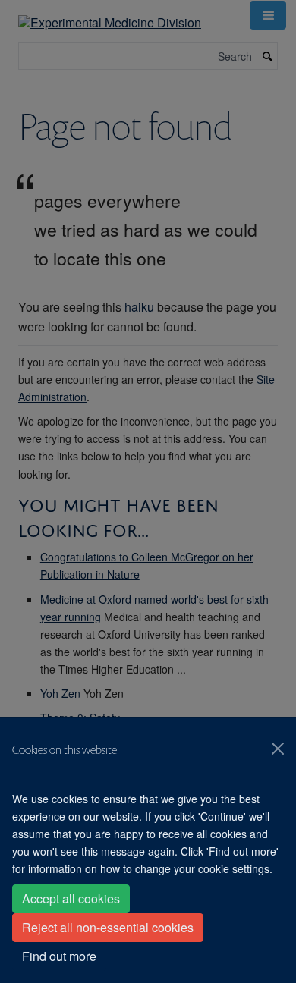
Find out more (59, 956)
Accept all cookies (71, 898)
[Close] (278, 748)
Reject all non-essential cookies (108, 927)
